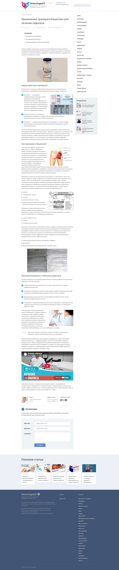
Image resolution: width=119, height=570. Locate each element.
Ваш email (27, 428)
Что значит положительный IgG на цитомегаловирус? (88, 106)
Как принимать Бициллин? (33, 39)
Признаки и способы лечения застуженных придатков (87, 122)
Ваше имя (27, 423)
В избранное (50, 3)
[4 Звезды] (50, 399)
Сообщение (27, 434)
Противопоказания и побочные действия (37, 42)
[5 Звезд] (51, 399)
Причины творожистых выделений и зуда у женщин (87, 114)
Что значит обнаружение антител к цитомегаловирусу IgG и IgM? (88, 130)
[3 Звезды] (49, 399)
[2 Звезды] (48, 399)
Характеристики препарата (33, 36)
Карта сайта (63, 498)
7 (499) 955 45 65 (61, 2)
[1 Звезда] (47, 399)
